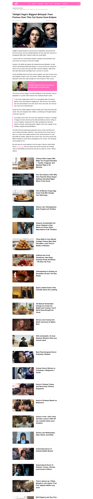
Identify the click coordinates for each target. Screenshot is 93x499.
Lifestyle (34, 3)
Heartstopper (57, 3)
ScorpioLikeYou (15, 8)
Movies (46, 3)
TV (29, 3)
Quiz (51, 3)
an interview (20, 146)
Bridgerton (65, 3)
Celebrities (40, 3)
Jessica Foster (53, 20)
